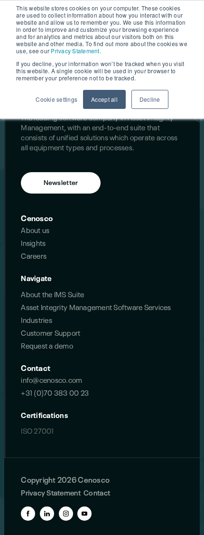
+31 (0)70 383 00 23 (55, 392)
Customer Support (50, 332)
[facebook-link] (28, 513)
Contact (35, 367)
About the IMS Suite (52, 293)
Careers (33, 255)
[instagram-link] (66, 513)
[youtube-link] (84, 513)
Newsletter (61, 182)
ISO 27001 (37, 430)
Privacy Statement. (76, 51)
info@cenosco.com (51, 379)
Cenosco (37, 217)
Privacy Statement (50, 491)
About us (35, 229)
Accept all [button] (104, 99)
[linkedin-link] (47, 513)
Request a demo (47, 345)
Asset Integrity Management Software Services (96, 306)
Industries (36, 319)
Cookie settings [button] (56, 99)
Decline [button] (149, 99)
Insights (33, 242)
